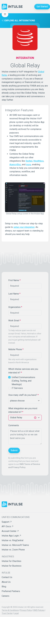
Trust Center (7, 613)
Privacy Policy (26, 610)
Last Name (14, 293)
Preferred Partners (11, 591)
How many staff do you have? (23, 395)
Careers (5, 596)
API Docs (7, 526)
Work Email (14, 320)
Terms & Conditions (10, 610)
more (28, 164)
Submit (14, 450)
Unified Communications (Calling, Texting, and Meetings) (23, 381)
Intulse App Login (10, 535)
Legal (16, 613)
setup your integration (24, 227)
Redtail (29, 161)
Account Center (9, 531)
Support (6, 522)
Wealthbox (38, 161)
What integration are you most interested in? (22, 410)
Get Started (42, 6)
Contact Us (7, 577)
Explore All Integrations (19, 20)
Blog (4, 586)
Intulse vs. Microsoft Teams (15, 545)
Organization (15, 307)
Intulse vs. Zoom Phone (13, 549)
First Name (14, 280)
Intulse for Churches (11, 561)
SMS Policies (38, 610)
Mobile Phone (15, 349)
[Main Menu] (5, 14)
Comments (13, 425)
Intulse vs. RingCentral (12, 540)
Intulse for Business (11, 565)
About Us (6, 582)
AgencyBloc (15, 164)
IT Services (17, 388)
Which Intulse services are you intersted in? (23, 371)
